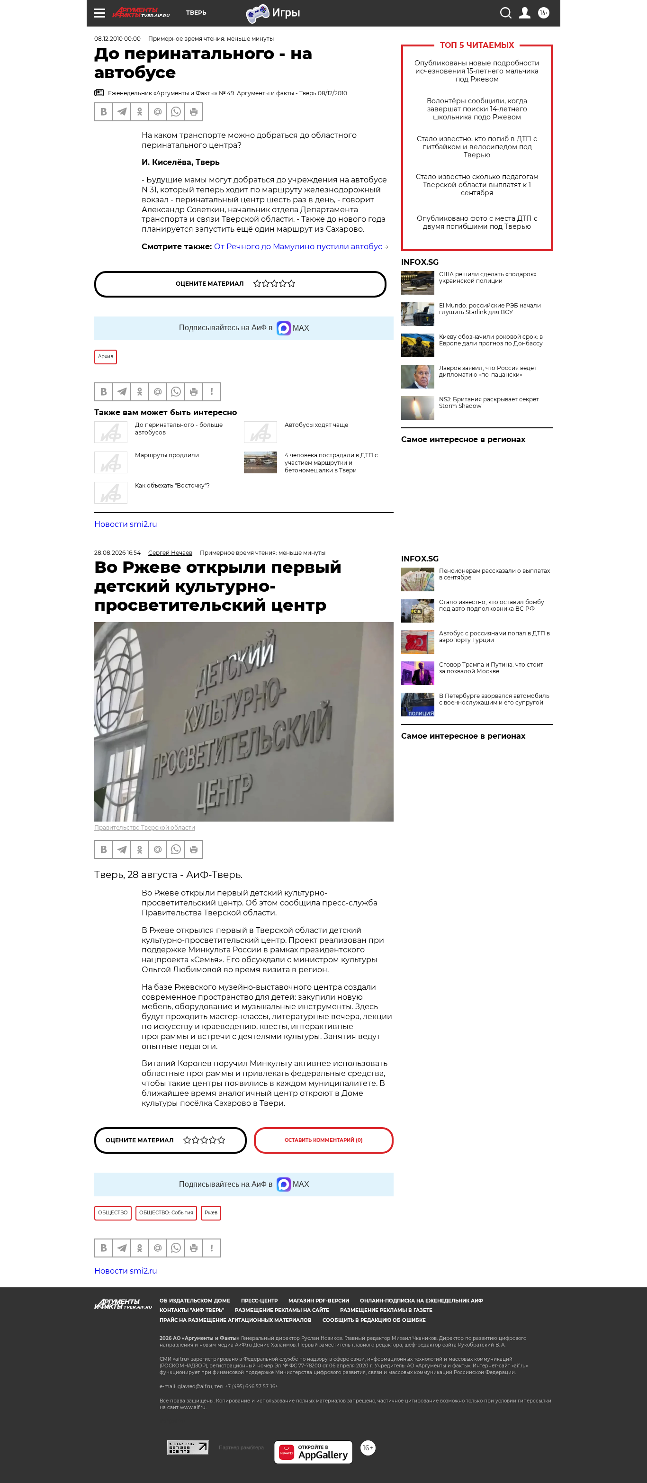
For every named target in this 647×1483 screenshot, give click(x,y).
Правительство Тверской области (144, 827)
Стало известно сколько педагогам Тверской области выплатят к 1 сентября (477, 185)
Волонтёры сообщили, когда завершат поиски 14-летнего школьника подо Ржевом (477, 109)
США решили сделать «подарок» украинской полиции (488, 277)
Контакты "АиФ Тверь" (192, 1310)
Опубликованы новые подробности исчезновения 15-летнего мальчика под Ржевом (476, 71)
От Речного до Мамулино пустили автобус (298, 246)
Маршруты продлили (167, 455)
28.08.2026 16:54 (117, 552)
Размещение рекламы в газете (386, 1310)
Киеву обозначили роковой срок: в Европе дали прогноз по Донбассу (491, 340)
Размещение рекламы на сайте (282, 1310)
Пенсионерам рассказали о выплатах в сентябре (494, 574)
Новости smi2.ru (125, 524)
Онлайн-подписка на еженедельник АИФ (421, 1301)
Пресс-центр (259, 1301)
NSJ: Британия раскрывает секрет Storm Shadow (489, 402)
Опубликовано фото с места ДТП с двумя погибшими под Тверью (477, 223)
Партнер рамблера (241, 1447)
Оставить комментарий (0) (324, 1140)
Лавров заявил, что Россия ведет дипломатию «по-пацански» (488, 371)
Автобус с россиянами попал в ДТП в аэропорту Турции (494, 636)
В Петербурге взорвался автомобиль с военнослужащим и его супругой (494, 699)
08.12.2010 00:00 (117, 38)
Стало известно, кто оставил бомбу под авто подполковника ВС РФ (491, 605)
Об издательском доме (195, 1301)
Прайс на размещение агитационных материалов (236, 1320)
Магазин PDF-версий (318, 1301)
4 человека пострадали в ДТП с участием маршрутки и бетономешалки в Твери (331, 463)
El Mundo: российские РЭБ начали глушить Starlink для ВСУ (490, 309)
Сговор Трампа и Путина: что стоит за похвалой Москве (491, 668)
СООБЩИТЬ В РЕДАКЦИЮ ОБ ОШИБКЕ (374, 1320)
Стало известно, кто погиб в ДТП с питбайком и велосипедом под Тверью (477, 147)
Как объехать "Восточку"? (172, 485)
